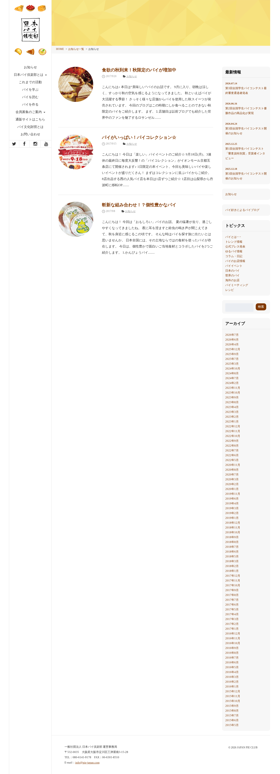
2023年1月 (232, 421)
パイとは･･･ (233, 237)
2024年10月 (232, 368)
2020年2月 (232, 484)
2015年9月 (232, 705)
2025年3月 (232, 363)
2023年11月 (232, 387)
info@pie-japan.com (87, 762)
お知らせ (30, 67)
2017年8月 (232, 595)
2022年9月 (232, 440)
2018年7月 (232, 546)
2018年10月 (232, 532)
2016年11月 (232, 638)
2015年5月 (232, 725)
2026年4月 (232, 344)
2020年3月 (232, 479)
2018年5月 (232, 556)
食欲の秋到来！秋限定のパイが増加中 (139, 69)
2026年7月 (232, 334)
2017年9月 (232, 590)
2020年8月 (232, 469)
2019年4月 (232, 503)
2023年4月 (232, 407)
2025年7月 (232, 358)
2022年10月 (232, 436)
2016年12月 (232, 633)
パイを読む (30, 97)
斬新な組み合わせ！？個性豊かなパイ (139, 204)
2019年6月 (232, 498)
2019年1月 (232, 518)
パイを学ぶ (30, 89)
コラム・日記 (233, 256)
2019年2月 (232, 513)
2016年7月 (232, 657)
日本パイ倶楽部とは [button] (29, 74)
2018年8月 (232, 542)
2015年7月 (232, 715)
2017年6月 (232, 604)
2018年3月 (232, 561)
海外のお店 (232, 280)
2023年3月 (232, 412)
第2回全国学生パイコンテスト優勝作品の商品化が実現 (246, 108)
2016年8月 (232, 652)
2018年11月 (232, 527)
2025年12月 (232, 349)
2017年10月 (232, 585)
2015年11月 (232, 696)
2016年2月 (232, 681)
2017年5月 (232, 609)
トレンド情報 (233, 241)
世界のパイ (232, 275)
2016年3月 (232, 677)
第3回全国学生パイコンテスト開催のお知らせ (246, 128)
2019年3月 (232, 508)
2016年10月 (232, 643)
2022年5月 (232, 460)
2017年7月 (232, 599)
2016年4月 (232, 672)
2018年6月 (232, 551)
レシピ (229, 290)
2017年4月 (232, 614)
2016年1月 (232, 686)
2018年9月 (232, 537)
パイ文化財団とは (30, 127)
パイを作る (30, 104)
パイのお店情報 (235, 261)
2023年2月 (232, 416)
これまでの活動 (30, 82)
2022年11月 (232, 431)
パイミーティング (236, 285)
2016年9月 (232, 648)
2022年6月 (232, 455)
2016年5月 (232, 667)
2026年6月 (232, 339)
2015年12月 (232, 691)
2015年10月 (232, 701)
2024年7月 (232, 378)
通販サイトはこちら (30, 119)
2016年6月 (232, 662)
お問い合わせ (30, 134)
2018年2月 (232, 566)
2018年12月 (232, 522)
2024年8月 (232, 373)
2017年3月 (232, 619)
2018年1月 (232, 571)
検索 (261, 306)
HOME (60, 49)
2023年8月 (232, 402)
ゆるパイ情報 (233, 251)
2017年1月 (232, 628)
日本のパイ (232, 270)
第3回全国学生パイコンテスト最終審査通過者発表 (246, 88)
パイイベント (233, 265)
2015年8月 (232, 710)
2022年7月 (232, 450)
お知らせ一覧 (76, 49)
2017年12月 (232, 575)
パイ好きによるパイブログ (242, 210)
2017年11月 (232, 580)
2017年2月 (232, 624)
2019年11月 (232, 493)
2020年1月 (232, 489)
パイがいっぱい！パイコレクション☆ (139, 137)
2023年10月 (232, 392)
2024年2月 (232, 383)
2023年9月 (232, 397)
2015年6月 (232, 720)
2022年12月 (232, 426)
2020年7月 (232, 474)
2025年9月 (232, 354)
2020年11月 (232, 465)
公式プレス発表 (235, 246)
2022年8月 (232, 445)
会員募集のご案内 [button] (29, 112)
